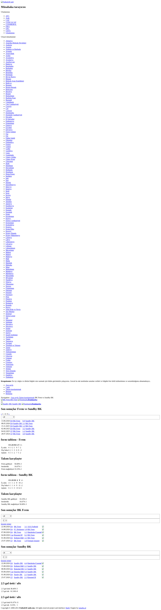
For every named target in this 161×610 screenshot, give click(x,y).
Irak (7, 178)
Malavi (8, 254)
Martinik (9, 263)
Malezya (9, 257)
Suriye (8, 333)
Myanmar (9, 278)
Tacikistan (9, 337)
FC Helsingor (19, 529)
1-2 (24, 426)
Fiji (7, 136)
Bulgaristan (10, 96)
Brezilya (9, 92)
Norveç (8, 286)
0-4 (25, 572)
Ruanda (8, 305)
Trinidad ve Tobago (13, 345)
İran (7, 180)
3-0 (24, 434)
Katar (8, 214)
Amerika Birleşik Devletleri (16, 43)
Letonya (9, 238)
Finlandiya (10, 142)
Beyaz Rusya (11, 77)
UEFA (8, 31)
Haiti (7, 164)
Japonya (9, 204)
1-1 (26, 532)
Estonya (9, 125)
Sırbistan (9, 322)
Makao (8, 252)
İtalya (8, 197)
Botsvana (9, 89)
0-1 (26, 535)
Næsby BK (18, 575)
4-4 (25, 563)
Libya (8, 240)
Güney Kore (10, 159)
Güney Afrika (11, 157)
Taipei (8, 339)
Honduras (9, 172)
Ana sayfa (15, 398)
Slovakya (9, 324)
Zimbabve (9, 377)
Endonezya (10, 121)
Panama (9, 293)
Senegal (9, 314)
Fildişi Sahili (10, 138)
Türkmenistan (11, 352)
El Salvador (10, 119)
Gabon (8, 147)
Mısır (8, 267)
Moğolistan (10, 269)
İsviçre (8, 195)
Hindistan (9, 166)
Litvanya (9, 244)
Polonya (9, 299)
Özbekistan (10, 288)
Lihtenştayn (10, 242)
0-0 (24, 421)
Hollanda (9, 170)
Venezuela (9, 364)
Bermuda (9, 75)
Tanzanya (9, 341)
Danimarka (10, 113)
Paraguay (9, 295)
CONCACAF (11, 22)
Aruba (8, 56)
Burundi (9, 100)
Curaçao (9, 111)
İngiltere (9, 176)
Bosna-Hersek (11, 87)
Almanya (9, 41)
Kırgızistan (10, 223)
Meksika (9, 265)
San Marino (10, 312)
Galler (8, 149)
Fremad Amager (33, 541)
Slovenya (9, 326)
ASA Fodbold (32, 527)
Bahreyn (9, 64)
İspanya (8, 189)
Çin (7, 109)
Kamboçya (10, 206)
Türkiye (9, 350)
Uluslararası (10, 33)
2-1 (24, 423)
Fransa (8, 144)
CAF (7, 20)
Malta (8, 261)
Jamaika (9, 202)
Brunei (8, 94)
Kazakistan (10, 216)
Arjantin (9, 51)
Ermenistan (10, 123)
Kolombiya (10, 225)
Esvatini (9, 128)
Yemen (8, 369)
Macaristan (10, 250)
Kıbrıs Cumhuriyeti (13, 221)
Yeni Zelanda (11, 371)
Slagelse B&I (19, 572)
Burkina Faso (11, 98)
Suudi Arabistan (12, 335)
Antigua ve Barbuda (13, 49)
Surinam (9, 331)
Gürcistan (9, 161)
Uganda (9, 354)
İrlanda (8, 183)
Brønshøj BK (19, 569)
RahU (68, 608)
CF (11, 431)
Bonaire (9, 85)
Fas (7, 134)
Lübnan (8, 246)
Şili (7, 318)
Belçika (8, 70)
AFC (7, 16)
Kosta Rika (10, 229)
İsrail (7, 191)
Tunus (8, 348)
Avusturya (9, 60)
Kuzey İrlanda (11, 233)
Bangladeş (9, 66)
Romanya (9, 303)
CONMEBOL (11, 24)
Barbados (9, 68)
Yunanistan (10, 373)
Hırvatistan (10, 168)
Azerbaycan (10, 62)
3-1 (26, 527)
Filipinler (9, 140)
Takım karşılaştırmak (26, 398)
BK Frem (13, 400)
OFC (7, 29)
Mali (7, 259)
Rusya (8, 307)
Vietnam (9, 367)
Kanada (8, 210)
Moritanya (9, 274)
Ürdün (8, 360)
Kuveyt (8, 231)
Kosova (8, 227)
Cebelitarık (10, 102)
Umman (9, 358)
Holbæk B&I (19, 538)
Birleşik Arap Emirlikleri (15, 81)
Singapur (9, 320)
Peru (7, 297)
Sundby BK (16, 404)
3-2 (24, 429)
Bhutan (8, 79)
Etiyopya (9, 130)
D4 (11, 421)
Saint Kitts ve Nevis (13, 309)
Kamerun (9, 208)
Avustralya (10, 58)
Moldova (9, 271)
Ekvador (9, 117)
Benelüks (9, 73)
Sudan (8, 329)
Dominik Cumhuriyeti (14, 115)
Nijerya (8, 282)
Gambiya (9, 151)
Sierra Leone (10, 316)
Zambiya (9, 375)
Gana (8, 153)
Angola (8, 47)
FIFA (8, 26)
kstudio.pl (82, 608)
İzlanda (8, 199)
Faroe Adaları (11, 132)
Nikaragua (9, 284)
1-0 (26, 529)
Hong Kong (10, 174)
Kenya (8, 219)
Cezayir (8, 106)
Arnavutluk (10, 54)
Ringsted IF (18, 535)
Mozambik (10, 276)
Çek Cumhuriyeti (12, 104)
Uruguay (9, 362)
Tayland (9, 343)
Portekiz (9, 301)
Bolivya (9, 83)
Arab (7, 18)
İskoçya (8, 187)
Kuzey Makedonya (13, 235)
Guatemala (10, 155)
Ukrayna (9, 356)
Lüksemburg (10, 248)
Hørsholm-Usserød (34, 532)
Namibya (9, 280)
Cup (11, 535)
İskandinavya (11, 185)
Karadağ (9, 212)
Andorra (9, 45)
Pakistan (9, 290)
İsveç (8, 193)
